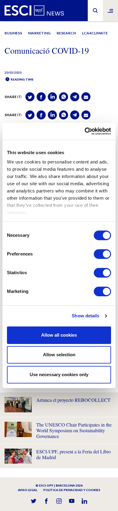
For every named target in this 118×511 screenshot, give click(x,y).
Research (66, 33)
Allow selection (59, 354)
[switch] (102, 254)
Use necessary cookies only (59, 374)
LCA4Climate (95, 33)
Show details (85, 315)
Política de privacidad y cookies (71, 490)
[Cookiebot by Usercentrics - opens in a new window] (85, 131)
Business (13, 33)
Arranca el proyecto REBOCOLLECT (73, 400)
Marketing (39, 33)
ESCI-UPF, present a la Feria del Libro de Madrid (73, 454)
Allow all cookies (59, 335)
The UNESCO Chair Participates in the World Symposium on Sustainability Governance (74, 430)
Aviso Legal (27, 490)
